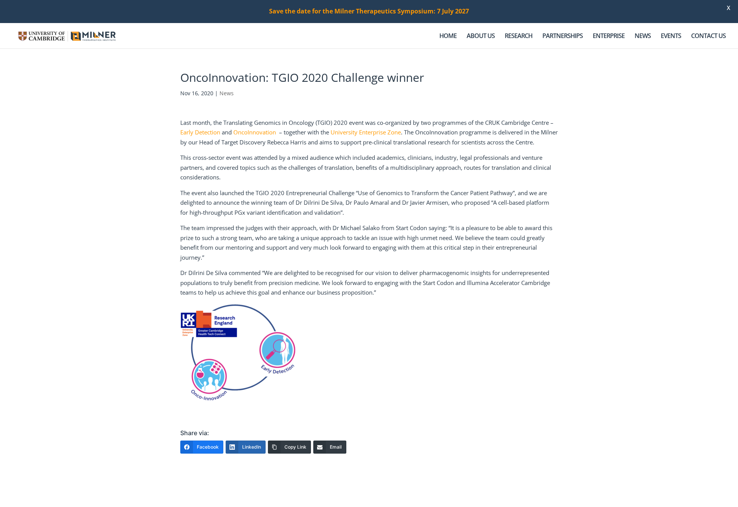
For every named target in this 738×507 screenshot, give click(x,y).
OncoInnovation (254, 132)
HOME (448, 36)
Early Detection (200, 132)
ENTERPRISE (609, 36)
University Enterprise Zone (366, 132)
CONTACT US (708, 36)
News (226, 93)
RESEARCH (518, 36)
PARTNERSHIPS (562, 36)
